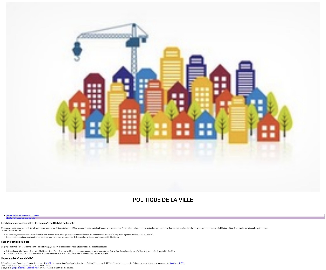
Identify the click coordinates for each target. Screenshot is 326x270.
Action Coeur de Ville (176, 263)
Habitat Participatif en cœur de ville (20, 218)
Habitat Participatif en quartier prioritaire (22, 215)
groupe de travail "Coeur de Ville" (25, 268)
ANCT (48, 263)
